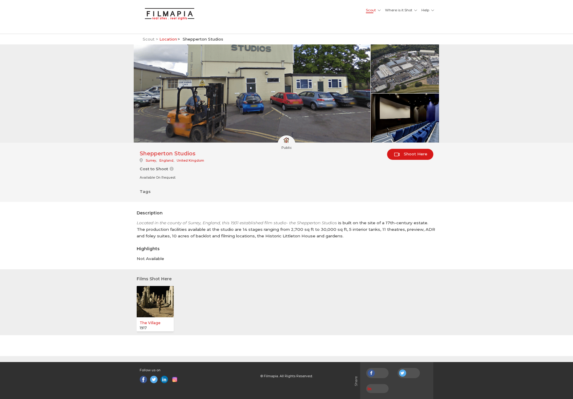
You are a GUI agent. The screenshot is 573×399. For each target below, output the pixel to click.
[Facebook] (143, 379)
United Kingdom (190, 160)
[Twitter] (154, 379)
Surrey (151, 160)
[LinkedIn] (164, 379)
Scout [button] (371, 10)
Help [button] (425, 10)
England (166, 160)
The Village (150, 323)
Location (168, 39)
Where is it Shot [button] (398, 10)
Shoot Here (415, 153)
